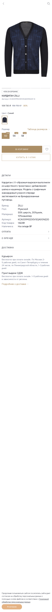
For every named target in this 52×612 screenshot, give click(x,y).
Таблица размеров (37, 129)
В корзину (21, 149)
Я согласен (12, 607)
